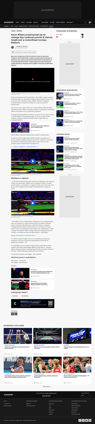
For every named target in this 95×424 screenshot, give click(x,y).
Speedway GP (74, 409)
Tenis (50, 405)
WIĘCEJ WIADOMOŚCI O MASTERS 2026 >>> (23, 235)
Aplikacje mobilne (7, 405)
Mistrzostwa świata (75, 414)
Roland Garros (74, 407)
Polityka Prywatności (30, 405)
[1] (43, 396)
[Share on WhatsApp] (15, 313)
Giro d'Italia (73, 412)
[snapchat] (86, 420)
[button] (32, 161)
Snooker (51, 414)
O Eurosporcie (7, 403)
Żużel (50, 407)
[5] (50, 396)
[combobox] (85, 395)
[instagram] (90, 420)
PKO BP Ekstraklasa (75, 405)
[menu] (85, 22)
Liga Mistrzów (74, 403)
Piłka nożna (51, 403)
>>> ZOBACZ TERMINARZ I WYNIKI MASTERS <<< (24, 146)
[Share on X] (12, 313)
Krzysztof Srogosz (22, 46)
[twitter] (83, 420)
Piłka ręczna (51, 409)
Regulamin (28, 403)
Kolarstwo (51, 412)
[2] (45, 396)
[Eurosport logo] (8, 22)
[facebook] (80, 420)
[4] (48, 396)
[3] (46, 396)
